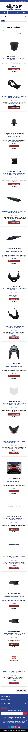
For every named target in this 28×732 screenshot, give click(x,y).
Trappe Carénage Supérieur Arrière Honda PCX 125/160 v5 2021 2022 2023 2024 (14, 404)
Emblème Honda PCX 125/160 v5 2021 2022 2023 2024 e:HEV (14, 557)
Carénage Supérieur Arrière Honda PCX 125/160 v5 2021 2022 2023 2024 (14, 365)
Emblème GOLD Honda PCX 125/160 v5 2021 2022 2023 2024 (14, 672)
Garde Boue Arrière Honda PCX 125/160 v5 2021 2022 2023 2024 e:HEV (14, 634)
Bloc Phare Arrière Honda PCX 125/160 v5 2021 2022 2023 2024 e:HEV (14, 480)
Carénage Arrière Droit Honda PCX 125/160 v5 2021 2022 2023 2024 (14, 212)
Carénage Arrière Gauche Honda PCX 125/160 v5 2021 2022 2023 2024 (14, 250)
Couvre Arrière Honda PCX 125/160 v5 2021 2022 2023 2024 (14, 289)
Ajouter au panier (14, 146)
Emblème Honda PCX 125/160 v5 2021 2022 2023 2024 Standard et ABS (14, 519)
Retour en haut (21, 690)
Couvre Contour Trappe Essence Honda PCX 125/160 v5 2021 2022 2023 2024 (14, 174)
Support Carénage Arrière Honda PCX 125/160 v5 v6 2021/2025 (14, 327)
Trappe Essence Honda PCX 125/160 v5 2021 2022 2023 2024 (14, 59)
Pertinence (9, 31)
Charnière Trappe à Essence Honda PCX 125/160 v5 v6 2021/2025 (14, 135)
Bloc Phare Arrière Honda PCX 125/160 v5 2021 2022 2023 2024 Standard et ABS (14, 442)
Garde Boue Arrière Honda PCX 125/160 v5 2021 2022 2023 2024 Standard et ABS (14, 595)
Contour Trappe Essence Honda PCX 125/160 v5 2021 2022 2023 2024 (14, 97)
